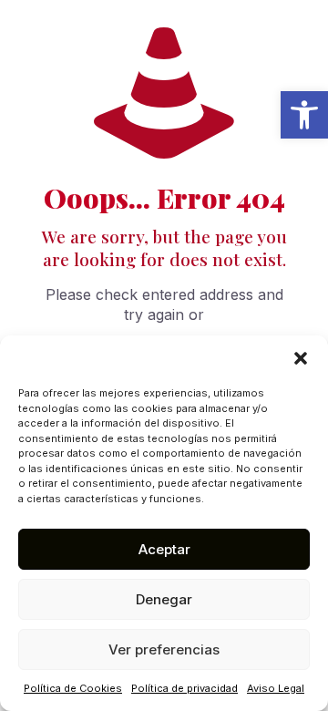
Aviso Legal (275, 688)
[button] (304, 115)
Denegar (164, 599)
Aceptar (164, 549)
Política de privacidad (184, 688)
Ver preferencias (164, 649)
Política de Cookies (73, 688)
